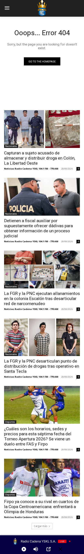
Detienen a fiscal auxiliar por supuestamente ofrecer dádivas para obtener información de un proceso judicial (38, 228)
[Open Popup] (48, 549)
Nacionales (11, 146)
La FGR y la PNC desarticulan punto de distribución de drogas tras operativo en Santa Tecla (41, 366)
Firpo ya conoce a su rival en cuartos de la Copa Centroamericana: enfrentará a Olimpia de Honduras (41, 506)
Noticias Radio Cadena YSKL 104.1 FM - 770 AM (31, 168)
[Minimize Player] (60, 549)
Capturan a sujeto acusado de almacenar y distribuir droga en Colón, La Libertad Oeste (39, 158)
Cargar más (40, 526)
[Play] (24, 549)
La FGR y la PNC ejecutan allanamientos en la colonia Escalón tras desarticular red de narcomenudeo (42, 298)
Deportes (10, 421)
